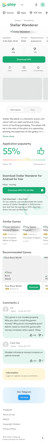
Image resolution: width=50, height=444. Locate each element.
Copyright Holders (11, 424)
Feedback (7, 410)
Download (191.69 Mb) (21, 190)
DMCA (6, 419)
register (17, 376)
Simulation (28, 20)
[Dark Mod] (36, 4)
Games (18, 20)
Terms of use (9, 414)
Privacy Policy (9, 429)
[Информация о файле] (42, 190)
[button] (42, 438)
